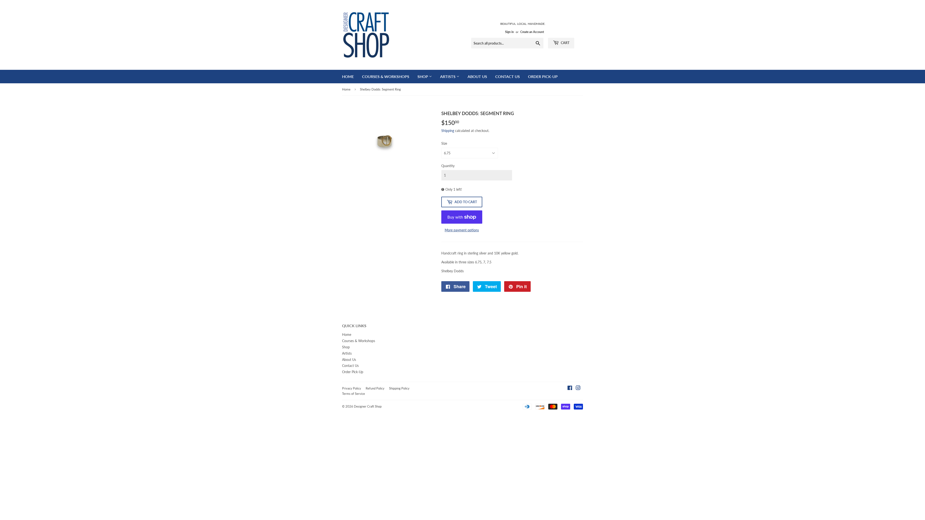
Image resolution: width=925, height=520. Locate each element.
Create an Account (532, 32)
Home (348, 76)
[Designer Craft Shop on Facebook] (569, 388)
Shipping (447, 131)
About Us (477, 76)
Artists (448, 76)
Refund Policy (375, 388)
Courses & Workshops (385, 76)
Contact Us (507, 76)
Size (444, 143)
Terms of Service (353, 394)
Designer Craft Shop (368, 406)
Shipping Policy (399, 388)
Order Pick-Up (543, 76)
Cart (564, 43)
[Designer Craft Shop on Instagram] (578, 388)
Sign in (509, 32)
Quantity (448, 166)
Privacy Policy (351, 388)
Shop (423, 76)
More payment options (462, 230)
